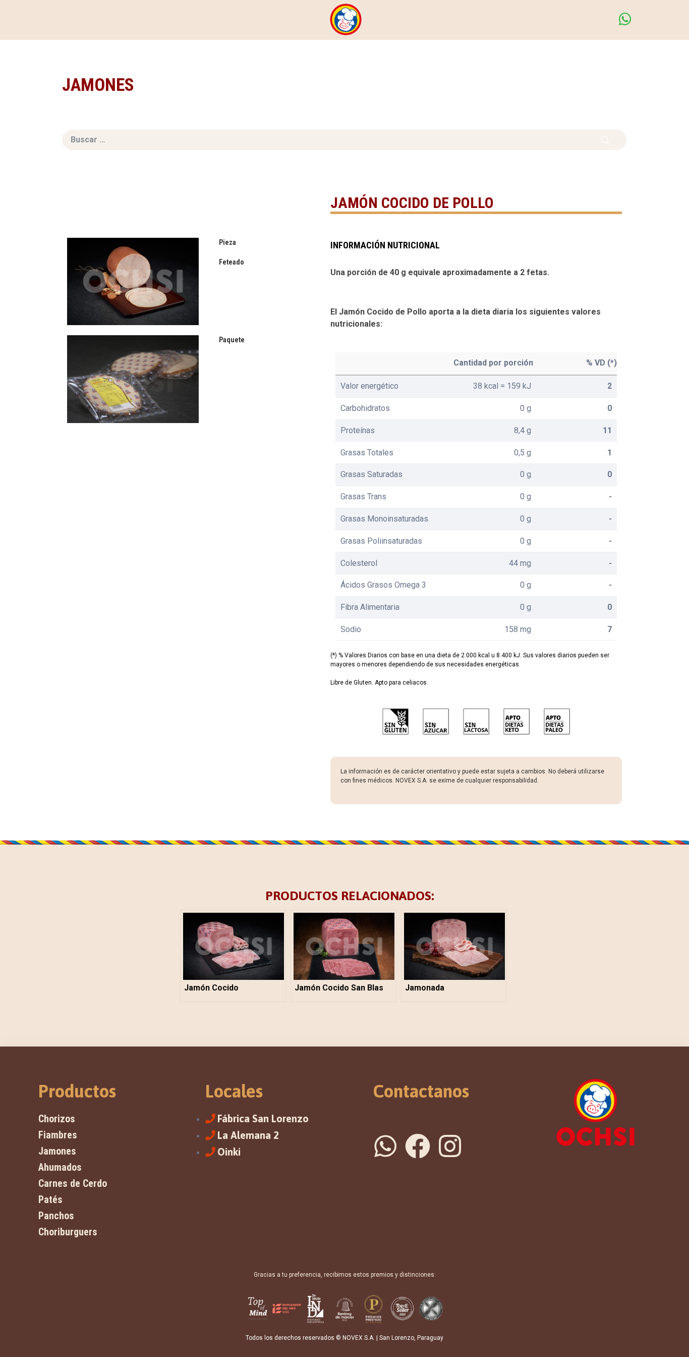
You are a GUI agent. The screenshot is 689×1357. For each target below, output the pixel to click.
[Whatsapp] (385, 1146)
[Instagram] (450, 1146)
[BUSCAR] (605, 140)
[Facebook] (417, 1146)
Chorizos (56, 1119)
